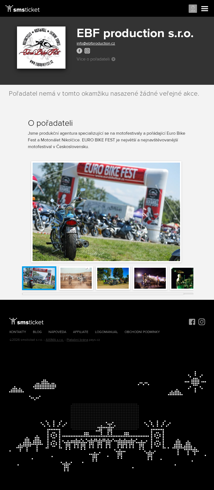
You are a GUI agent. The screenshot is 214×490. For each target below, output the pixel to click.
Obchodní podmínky (142, 332)
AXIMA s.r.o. (55, 340)
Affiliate (80, 332)
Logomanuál (106, 332)
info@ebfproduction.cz (96, 43)
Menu (204, 9)
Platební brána (77, 340)
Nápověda (57, 332)
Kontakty (17, 332)
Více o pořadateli (93, 59)
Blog (37, 332)
